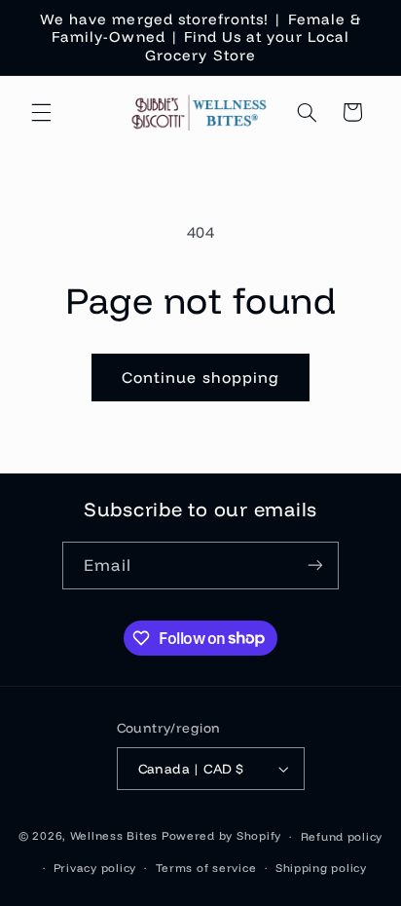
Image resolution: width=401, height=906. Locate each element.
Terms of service (206, 867)
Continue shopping (200, 377)
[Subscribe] (315, 565)
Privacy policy (95, 867)
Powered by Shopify (221, 835)
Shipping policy (321, 867)
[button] (40, 112)
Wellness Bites (114, 835)
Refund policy (342, 836)
